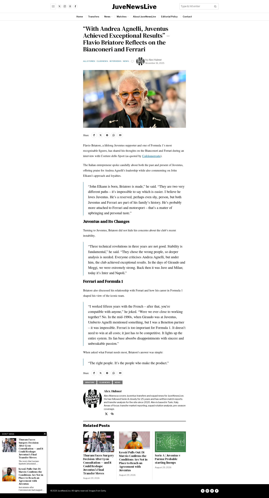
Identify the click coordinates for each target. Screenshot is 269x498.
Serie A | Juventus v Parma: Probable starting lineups (167, 459)
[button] (215, 6)
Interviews (115, 61)
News (126, 61)
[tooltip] (59, 6)
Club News (102, 61)
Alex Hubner (155, 59)
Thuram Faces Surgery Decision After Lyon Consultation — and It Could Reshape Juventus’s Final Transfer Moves (98, 464)
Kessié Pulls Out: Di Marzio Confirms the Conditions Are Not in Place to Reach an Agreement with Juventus (133, 461)
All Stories (89, 61)
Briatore (89, 382)
